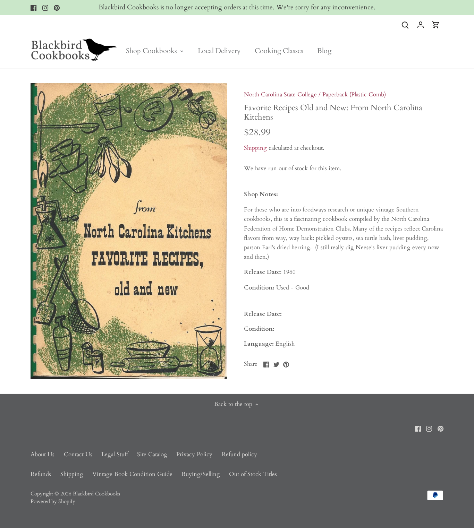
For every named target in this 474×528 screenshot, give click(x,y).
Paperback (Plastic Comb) (354, 94)
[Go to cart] (436, 24)
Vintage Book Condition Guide (132, 474)
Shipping (255, 148)
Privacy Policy (194, 454)
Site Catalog (152, 454)
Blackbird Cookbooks (96, 493)
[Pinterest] (57, 7)
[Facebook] (33, 7)
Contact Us (78, 454)
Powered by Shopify (53, 501)
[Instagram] (45, 7)
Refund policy (239, 454)
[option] (129, 231)
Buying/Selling (200, 474)
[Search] (405, 24)
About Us (42, 454)
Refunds (41, 474)
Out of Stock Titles (253, 474)
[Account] (420, 24)
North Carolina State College (280, 94)
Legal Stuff (114, 454)
